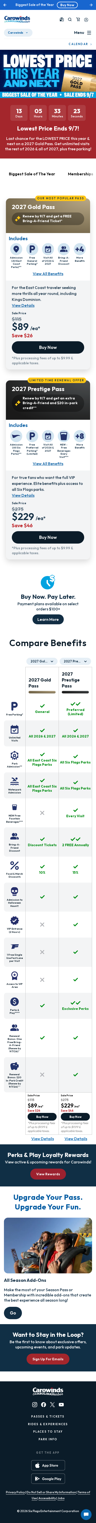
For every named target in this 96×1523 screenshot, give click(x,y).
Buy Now (67, 5)
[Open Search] (70, 19)
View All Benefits (48, 273)
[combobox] (42, 661)
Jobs (61, 1498)
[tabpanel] (48, 376)
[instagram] (35, 1405)
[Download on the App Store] (48, 1465)
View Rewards (48, 1174)
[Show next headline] (91, 5)
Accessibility (47, 1498)
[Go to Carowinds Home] (17, 19)
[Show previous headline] (5, 5)
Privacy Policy (15, 1492)
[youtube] (61, 1405)
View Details (23, 305)
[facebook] (44, 1405)
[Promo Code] (62, 19)
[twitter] (52, 1405)
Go (13, 1313)
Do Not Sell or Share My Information (51, 1492)
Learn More (48, 619)
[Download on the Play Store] (48, 1478)
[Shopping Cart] (78, 19)
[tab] (32, 176)
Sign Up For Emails (48, 1359)
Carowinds (15, 32)
